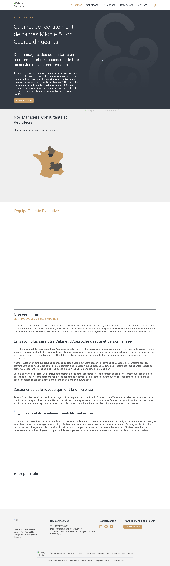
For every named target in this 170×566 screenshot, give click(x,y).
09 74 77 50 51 (61, 526)
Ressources (126, 4)
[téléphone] (154, 5)
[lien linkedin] (100, 526)
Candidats (92, 4)
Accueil (17, 18)
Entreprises (109, 4)
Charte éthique (118, 560)
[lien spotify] (106, 526)
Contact (142, 4)
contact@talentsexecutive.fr (69, 528)
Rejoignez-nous (24, 100)
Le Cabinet (76, 4)
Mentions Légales (95, 560)
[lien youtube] (111, 526)
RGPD (107, 560)
